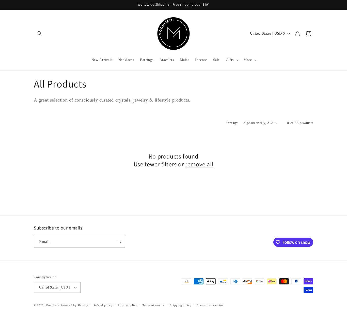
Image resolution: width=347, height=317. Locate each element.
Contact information (210, 305)
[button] (39, 33)
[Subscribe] (119, 242)
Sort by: (232, 123)
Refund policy (103, 305)
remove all (199, 164)
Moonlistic (53, 305)
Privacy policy (127, 305)
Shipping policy (181, 305)
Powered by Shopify (74, 305)
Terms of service (154, 305)
